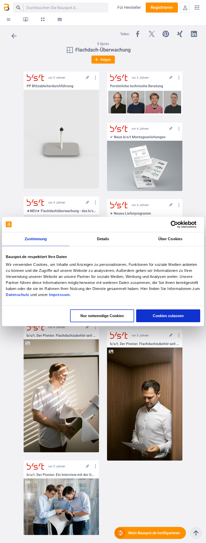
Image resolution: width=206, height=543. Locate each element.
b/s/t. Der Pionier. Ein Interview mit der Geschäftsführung (61, 475)
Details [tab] (103, 239)
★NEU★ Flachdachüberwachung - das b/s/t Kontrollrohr (61, 211)
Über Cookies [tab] (170, 239)
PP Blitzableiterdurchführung (50, 86)
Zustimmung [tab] (36, 239)
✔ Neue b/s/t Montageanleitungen (138, 137)
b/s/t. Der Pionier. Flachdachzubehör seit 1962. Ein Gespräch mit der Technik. (61, 335)
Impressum (59, 294)
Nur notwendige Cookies (102, 316)
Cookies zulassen (168, 316)
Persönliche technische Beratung (136, 86)
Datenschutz (17, 294)
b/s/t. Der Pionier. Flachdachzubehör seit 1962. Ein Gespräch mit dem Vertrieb (144, 344)
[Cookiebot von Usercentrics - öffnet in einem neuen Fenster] (178, 224)
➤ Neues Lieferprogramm (130, 213)
